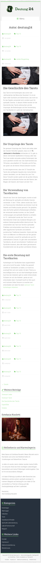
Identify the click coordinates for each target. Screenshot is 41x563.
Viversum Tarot (7, 398)
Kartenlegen (5, 508)
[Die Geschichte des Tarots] (20, 68)
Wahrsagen (5, 511)
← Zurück (5, 384)
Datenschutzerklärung (8, 545)
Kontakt (4, 539)
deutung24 (7, 34)
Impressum (5, 542)
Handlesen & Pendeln (8, 520)
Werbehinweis (6, 548)
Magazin (4, 529)
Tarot (3, 517)
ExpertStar (5, 405)
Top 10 (18, 34)
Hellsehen (5, 514)
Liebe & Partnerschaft (8, 526)
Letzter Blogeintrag (22, 59)
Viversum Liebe (7, 394)
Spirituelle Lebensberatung (9, 523)
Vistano (4, 408)
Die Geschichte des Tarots (10, 401)
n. (17, 287)
